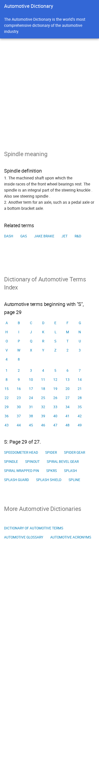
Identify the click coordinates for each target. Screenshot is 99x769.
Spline (74, 479)
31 (31, 407)
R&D (78, 236)
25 (43, 398)
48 (67, 425)
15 (7, 388)
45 (31, 425)
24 (31, 398)
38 (31, 416)
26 (55, 398)
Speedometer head (21, 452)
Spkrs (51, 470)
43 (7, 425)
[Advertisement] (49, 90)
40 (55, 416)
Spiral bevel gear (63, 461)
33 (55, 407)
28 (80, 398)
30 (19, 407)
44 (19, 425)
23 (19, 398)
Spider (51, 452)
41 (67, 416)
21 (80, 388)
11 (43, 379)
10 (31, 379)
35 (80, 407)
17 (31, 388)
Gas (23, 236)
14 (80, 379)
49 (80, 425)
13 (67, 379)
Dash (8, 236)
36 (7, 416)
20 (67, 388)
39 (43, 416)
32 (43, 407)
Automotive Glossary (23, 537)
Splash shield (48, 479)
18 (43, 388)
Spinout (32, 461)
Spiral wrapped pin (21, 470)
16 (19, 388)
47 (55, 425)
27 (67, 398)
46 (43, 425)
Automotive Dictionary (28, 6)
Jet (64, 236)
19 (55, 388)
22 (7, 398)
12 (55, 379)
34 (67, 407)
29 (7, 407)
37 (19, 416)
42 (80, 416)
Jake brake (44, 236)
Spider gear (74, 452)
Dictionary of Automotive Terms (33, 528)
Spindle (11, 461)
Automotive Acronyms (70, 537)
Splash (70, 470)
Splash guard (16, 479)
